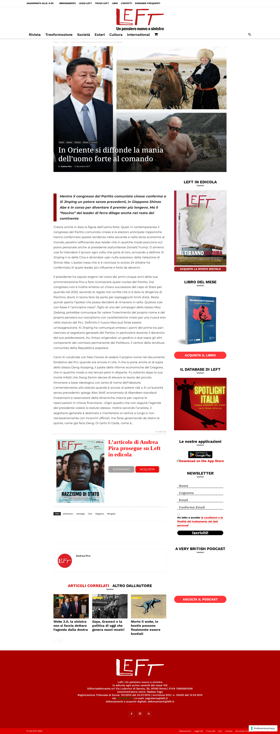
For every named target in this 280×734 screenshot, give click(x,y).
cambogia (80, 513)
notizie (69, 142)
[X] (87, 183)
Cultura (115, 35)
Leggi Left (85, 3)
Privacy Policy (140, 708)
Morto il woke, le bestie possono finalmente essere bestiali (145, 628)
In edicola (160, 431)
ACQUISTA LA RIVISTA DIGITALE (200, 268)
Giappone (99, 513)
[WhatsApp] (98, 183)
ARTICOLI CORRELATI (88, 585)
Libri (115, 3)
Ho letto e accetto (200, 521)
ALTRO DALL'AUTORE (132, 585)
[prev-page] (55, 641)
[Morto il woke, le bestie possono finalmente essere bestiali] (148, 606)
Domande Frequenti (147, 3)
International (138, 35)
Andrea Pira (66, 166)
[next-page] (61, 641)
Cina (90, 513)
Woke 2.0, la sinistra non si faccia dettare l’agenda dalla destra (70, 626)
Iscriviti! (200, 533)
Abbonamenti (67, 3)
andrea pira (68, 513)
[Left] (140, 19)
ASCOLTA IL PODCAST (200, 599)
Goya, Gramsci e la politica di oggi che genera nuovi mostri (108, 626)
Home (56, 42)
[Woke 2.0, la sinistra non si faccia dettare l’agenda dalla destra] (71, 606)
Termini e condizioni (140, 704)
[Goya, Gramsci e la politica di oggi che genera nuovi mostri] (110, 606)
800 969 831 (125, 698)
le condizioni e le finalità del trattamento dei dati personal (200, 521)
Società (83, 35)
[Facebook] (77, 183)
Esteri (100, 35)
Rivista (35, 35)
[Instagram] (140, 714)
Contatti (126, 3)
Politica (78, 142)
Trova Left (102, 3)
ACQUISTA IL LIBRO (200, 355)
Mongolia (111, 513)
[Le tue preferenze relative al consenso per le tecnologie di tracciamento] (263, 728)
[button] (249, 34)
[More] (109, 183)
